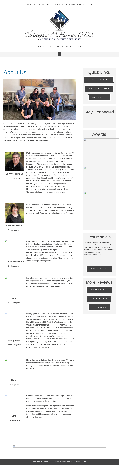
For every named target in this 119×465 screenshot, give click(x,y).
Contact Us (82, 46)
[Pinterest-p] (103, 119)
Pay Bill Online (64, 46)
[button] (59, 54)
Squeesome (81, 461)
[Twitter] (96, 119)
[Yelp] (109, 119)
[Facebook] (89, 119)
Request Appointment (42, 46)
